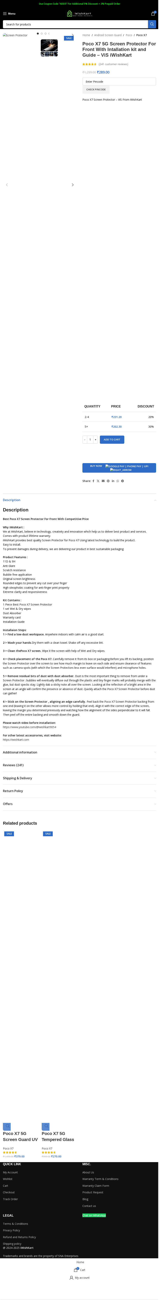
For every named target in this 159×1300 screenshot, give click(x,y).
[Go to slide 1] (38, 34)
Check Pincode (96, 89)
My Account (10, 1172)
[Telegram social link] (122, 481)
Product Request (92, 1192)
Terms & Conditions (15, 1224)
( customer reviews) (113, 64)
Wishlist (7, 1179)
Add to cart (112, 439)
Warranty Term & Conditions (100, 1179)
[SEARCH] (152, 24)
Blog (85, 1199)
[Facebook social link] (93, 481)
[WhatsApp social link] (117, 481)
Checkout (9, 1192)
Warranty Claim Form (95, 1186)
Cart (5, 1186)
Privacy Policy (11, 1230)
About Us (88, 1172)
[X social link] (98, 481)
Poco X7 (141, 35)
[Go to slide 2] (42, 34)
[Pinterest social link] (108, 481)
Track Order (10, 1199)
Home (86, 35)
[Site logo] (79, 13)
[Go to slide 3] (46, 34)
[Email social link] (103, 481)
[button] (7, 35)
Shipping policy (12, 1244)
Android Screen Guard (108, 35)
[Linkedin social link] (113, 481)
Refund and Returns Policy (19, 1237)
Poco (129, 35)
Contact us (89, 1206)
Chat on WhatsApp (94, 1215)
